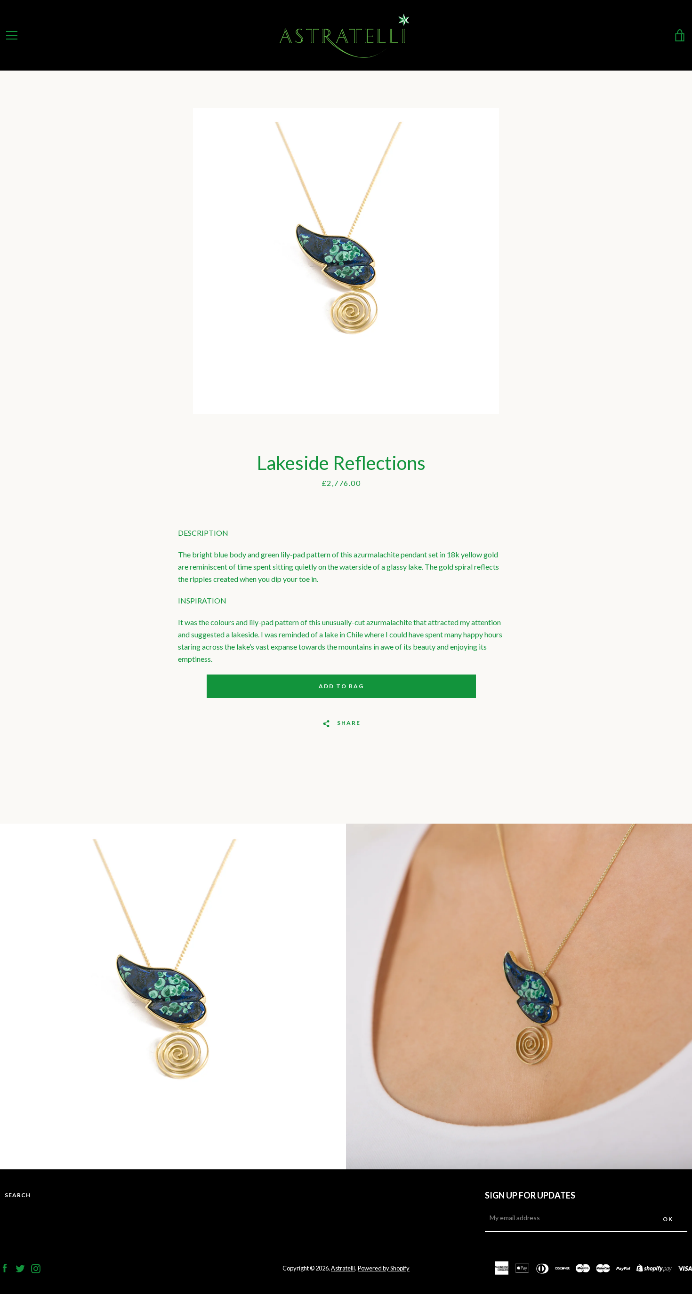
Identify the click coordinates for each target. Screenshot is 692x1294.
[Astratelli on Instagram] (35, 1267)
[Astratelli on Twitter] (20, 1267)
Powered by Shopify (384, 1268)
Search (18, 1195)
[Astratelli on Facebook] (4, 1267)
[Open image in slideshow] (346, 261)
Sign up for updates (530, 1195)
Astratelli (343, 1268)
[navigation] (12, 35)
